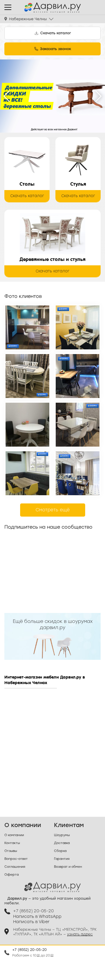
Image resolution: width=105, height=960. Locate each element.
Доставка (62, 843)
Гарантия (61, 859)
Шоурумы (62, 835)
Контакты (12, 843)
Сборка (60, 851)
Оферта (11, 875)
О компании (14, 835)
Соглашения (14, 867)
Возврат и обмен (68, 867)
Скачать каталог (27, 196)
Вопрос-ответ (16, 859)
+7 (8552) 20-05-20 (29, 950)
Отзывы (10, 851)
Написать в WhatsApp (37, 916)
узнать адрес (80, 934)
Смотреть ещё (53, 510)
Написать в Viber (31, 921)
